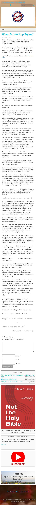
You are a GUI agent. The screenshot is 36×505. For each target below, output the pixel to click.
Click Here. (4, 445)
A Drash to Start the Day (18, 318)
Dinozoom (22, 501)
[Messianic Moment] (18, 26)
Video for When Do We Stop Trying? (14, 326)
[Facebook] (10, 5)
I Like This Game (30, 499)
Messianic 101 (5, 319)
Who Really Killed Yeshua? (9, 379)
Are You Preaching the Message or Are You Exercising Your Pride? (17, 375)
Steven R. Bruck (6, 318)
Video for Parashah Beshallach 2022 (22, 331)
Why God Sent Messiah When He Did (12, 382)
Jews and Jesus (28, 318)
